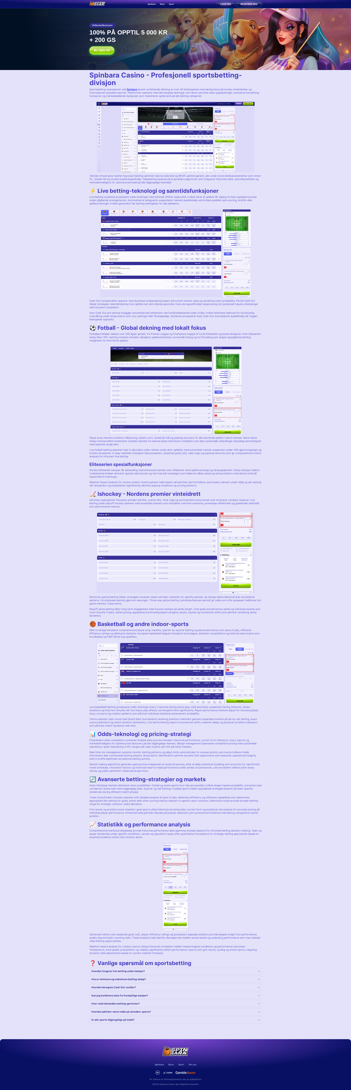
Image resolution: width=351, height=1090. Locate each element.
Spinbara (152, 4)
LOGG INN (225, 4)
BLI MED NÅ (102, 50)
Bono (162, 4)
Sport (171, 4)
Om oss (192, 1064)
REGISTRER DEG (248, 4)
